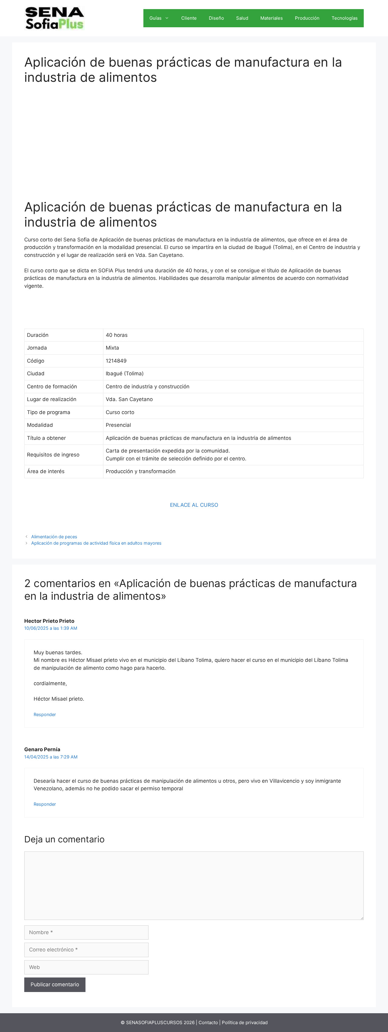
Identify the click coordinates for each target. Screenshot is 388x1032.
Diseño (216, 18)
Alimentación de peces (54, 536)
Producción (307, 18)
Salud (242, 18)
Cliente (189, 18)
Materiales (271, 18)
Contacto (208, 1022)
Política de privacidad (245, 1022)
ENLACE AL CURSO (194, 505)
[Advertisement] (194, 137)
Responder (45, 714)
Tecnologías (345, 18)
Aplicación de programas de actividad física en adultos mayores (96, 543)
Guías (155, 18)
